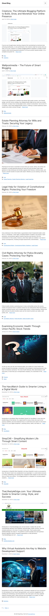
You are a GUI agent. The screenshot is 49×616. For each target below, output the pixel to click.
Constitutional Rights (9, 245)
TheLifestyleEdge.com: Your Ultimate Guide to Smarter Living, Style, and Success (21, 494)
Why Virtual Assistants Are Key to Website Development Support (24, 549)
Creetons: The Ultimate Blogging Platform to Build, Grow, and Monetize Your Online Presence (23, 14)
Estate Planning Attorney (18, 179)
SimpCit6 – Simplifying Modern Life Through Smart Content (20, 440)
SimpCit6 (6, 484)
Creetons (6, 57)
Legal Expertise (29, 179)
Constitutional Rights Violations (23, 245)
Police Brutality (18, 318)
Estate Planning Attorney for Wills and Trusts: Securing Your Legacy (21, 122)
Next (7, 608)
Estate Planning (8, 179)
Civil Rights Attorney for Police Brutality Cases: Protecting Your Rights (22, 254)
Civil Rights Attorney (9, 318)
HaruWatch (6, 431)
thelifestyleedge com (9, 541)
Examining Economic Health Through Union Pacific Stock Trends (21, 327)
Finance (6, 377)
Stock (5, 379)
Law (5, 177)
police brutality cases (28, 318)
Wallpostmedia (7, 113)
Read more (18, 51)
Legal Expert (34, 245)
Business (6, 601)
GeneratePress (31, 614)
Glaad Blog (6, 3)
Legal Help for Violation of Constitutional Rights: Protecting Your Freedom (23, 188)
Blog (5, 55)
